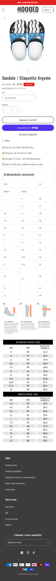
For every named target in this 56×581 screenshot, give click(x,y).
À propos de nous (11, 518)
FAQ (6, 512)
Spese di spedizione (7, 88)
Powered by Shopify (33, 574)
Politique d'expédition (13, 471)
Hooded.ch (25, 574)
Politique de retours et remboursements (20, 477)
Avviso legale (10, 489)
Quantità (5, 104)
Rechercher (9, 506)
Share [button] (7, 140)
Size (3, 92)
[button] (3, 10)
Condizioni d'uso (11, 465)
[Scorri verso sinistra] (22, 70)
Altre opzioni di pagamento (28, 134)
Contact (8, 524)
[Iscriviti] (48, 542)
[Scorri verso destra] (34, 70)
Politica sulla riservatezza (15, 483)
